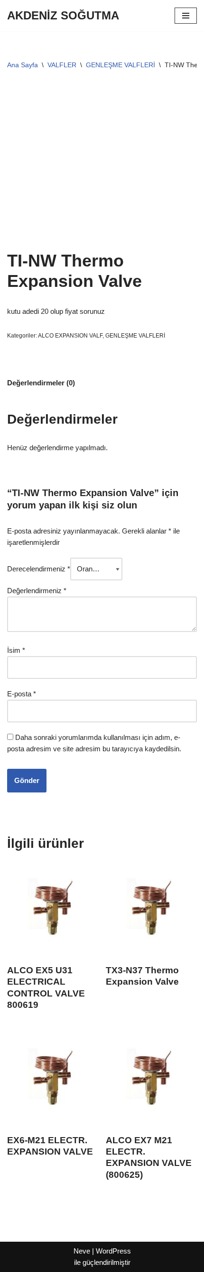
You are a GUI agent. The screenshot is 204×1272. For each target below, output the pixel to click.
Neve (82, 1251)
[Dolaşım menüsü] (186, 16)
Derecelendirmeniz (38, 569)
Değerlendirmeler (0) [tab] (41, 383)
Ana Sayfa (22, 65)
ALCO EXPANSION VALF (70, 335)
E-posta (21, 694)
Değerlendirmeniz (36, 591)
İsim (16, 650)
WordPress (113, 1251)
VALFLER (61, 65)
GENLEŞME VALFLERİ (120, 65)
